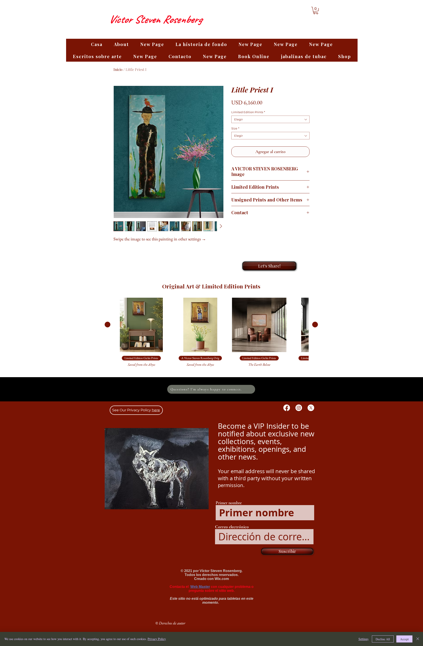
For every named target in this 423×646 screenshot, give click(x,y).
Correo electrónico (232, 527)
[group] (211, 334)
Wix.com (222, 579)
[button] (315, 10)
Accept (404, 639)
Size (235, 128)
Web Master (200, 587)
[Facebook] (286, 407)
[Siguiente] (315, 324)
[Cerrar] (417, 638)
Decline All (383, 639)
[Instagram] (298, 407)
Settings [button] (363, 639)
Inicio (117, 69)
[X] (311, 407)
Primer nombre (229, 503)
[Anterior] (107, 324)
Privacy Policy (157, 639)
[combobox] (270, 119)
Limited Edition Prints (248, 112)
